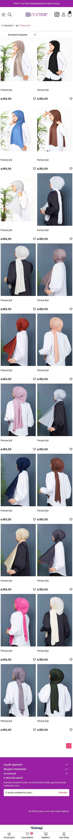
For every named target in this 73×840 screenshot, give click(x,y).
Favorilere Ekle (34, 98)
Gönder (63, 792)
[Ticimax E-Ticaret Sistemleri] (36, 828)
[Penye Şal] (18, 59)
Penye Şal (6, 90)
